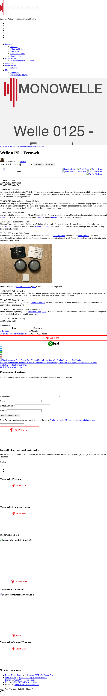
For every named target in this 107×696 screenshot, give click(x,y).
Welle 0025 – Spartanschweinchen (33, 677)
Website (3, 410)
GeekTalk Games (23, 286)
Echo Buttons (83, 235)
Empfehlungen (16, 56)
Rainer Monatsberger (14, 675)
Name (3, 401)
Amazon (13, 68)
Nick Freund (10, 677)
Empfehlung (32, 360)
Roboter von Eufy (42, 226)
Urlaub (94, 362)
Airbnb (3, 217)
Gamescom (56, 217)
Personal (13, 46)
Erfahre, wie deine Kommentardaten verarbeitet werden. (73, 420)
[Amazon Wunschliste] (73, 171)
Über (7, 70)
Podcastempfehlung (50, 362)
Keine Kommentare (21, 146)
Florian (8, 680)
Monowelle (10, 362)
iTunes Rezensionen (45, 360)
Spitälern (62, 362)
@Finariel (4, 360)
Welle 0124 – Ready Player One (13, 365)
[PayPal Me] (93, 174)
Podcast (8, 44)
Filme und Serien (17, 49)
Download (38, 165)
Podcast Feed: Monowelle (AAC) (14, 334)
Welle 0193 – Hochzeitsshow (25, 682)
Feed (34, 286)
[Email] (82, 169)
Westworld (14, 51)
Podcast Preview (35, 362)
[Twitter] (95, 169)
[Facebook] (68, 169)
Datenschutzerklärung (19, 75)
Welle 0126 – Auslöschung (11, 367)
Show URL (50, 165)
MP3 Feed (4, 331)
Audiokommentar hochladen (22, 61)
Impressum (14, 72)
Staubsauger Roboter (74, 362)
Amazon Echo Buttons (17, 360)
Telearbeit (87, 362)
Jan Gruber (58, 360)
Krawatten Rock (34, 312)
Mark (7, 682)
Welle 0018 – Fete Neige (24, 680)
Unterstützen (10, 65)
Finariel (23, 162)
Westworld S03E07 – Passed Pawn (40, 675)
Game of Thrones (17, 54)
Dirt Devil (8, 226)
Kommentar (5, 396)
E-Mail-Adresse (7, 406)
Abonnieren (10, 63)
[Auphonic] (94, 171)
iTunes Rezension (38, 302)
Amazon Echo (59, 235)
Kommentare (10, 58)
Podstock (40, 217)
